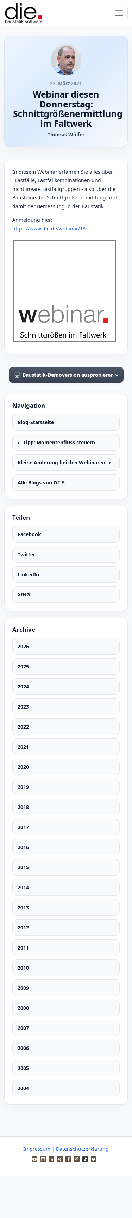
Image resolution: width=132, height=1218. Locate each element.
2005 (23, 1068)
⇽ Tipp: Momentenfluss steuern (56, 442)
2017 (23, 827)
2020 (23, 766)
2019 (23, 787)
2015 (23, 867)
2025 (23, 666)
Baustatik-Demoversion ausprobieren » (66, 374)
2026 (23, 646)
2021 (23, 746)
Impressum (36, 1148)
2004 (23, 1088)
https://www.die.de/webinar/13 (49, 228)
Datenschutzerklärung (82, 1148)
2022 (23, 726)
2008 (23, 1007)
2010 (23, 967)
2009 (23, 987)
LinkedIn (28, 574)
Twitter (26, 554)
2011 (23, 947)
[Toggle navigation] (119, 13)
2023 (23, 706)
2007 (23, 1028)
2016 (23, 847)
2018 (23, 807)
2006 (23, 1048)
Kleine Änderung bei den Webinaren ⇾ (64, 462)
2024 (23, 686)
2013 (23, 907)
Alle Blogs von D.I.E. (41, 482)
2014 (23, 887)
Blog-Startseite (36, 422)
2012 (23, 927)
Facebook (29, 534)
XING (24, 594)
